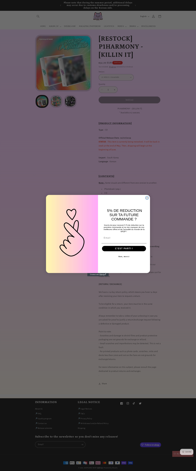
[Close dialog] (147, 197)
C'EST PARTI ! (124, 248)
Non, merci (124, 257)
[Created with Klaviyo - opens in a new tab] (98, 274)
